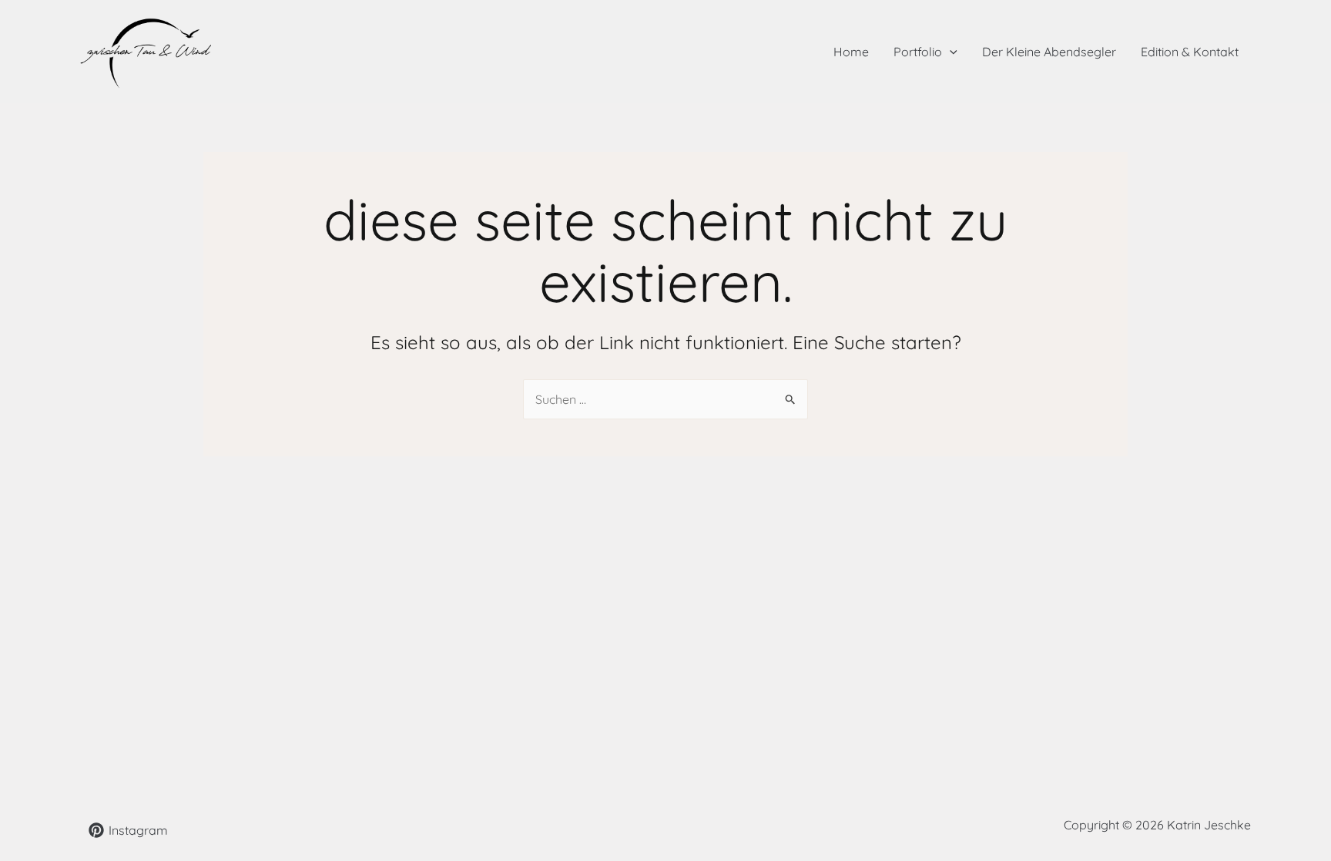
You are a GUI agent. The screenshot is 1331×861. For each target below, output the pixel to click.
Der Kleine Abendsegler (1049, 51)
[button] (949, 51)
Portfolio (917, 51)
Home (851, 51)
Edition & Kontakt (1190, 51)
